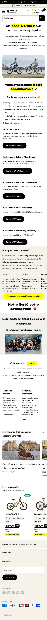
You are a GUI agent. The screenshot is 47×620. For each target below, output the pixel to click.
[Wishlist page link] (28, 11)
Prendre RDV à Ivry (13, 196)
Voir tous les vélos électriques (13, 490)
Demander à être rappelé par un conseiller (23, 296)
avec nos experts (25, 5)
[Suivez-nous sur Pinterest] (13, 592)
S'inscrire (10, 577)
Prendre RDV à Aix (13, 219)
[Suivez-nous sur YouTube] (18, 592)
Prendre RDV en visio (14, 145)
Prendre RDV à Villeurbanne (17, 171)
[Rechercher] (42, 18)
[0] (42, 11)
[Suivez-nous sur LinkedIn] (22, 592)
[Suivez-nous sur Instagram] (8, 592)
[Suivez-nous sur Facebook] (4, 592)
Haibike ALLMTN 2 (12, 514)
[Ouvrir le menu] (3, 11)
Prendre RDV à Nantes (15, 242)
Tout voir (41, 432)
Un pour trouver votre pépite (23, 28)
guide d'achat (14, 103)
